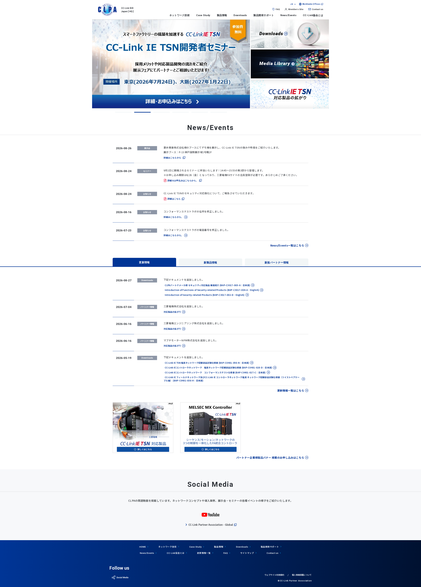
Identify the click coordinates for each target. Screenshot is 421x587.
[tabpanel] (171, 64)
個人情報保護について (302, 574)
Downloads (240, 15)
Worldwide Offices (311, 4)
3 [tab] (161, 112)
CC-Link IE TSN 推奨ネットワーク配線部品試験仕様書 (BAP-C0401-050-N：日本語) (206, 362)
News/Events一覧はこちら (287, 245)
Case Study (203, 15)
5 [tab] (199, 112)
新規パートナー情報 (277, 262)
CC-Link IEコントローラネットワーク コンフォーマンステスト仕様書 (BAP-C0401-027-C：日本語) (215, 372)
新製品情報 (210, 262)
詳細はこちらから (172, 157)
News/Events (288, 15)
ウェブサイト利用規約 (274, 574)
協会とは (176, 552)
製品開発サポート (263, 15)
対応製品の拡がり (172, 311)
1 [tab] (123, 112)
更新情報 (144, 262)
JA (291, 4)
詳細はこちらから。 (173, 217)
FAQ (278, 9)
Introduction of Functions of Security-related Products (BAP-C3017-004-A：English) (211, 290)
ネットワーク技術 (179, 15)
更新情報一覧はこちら (290, 390)
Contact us (317, 9)
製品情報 (222, 15)
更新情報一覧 (204, 552)
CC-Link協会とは (313, 15)
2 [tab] (142, 112)
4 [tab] (180, 112)
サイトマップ (247, 552)
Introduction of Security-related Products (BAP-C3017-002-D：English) (204, 294)
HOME (142, 547)
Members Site (295, 9)
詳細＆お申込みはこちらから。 (183, 180)
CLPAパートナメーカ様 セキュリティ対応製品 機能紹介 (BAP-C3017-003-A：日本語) (207, 285)
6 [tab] (218, 112)
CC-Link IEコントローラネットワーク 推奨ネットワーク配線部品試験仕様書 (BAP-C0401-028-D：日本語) (218, 367)
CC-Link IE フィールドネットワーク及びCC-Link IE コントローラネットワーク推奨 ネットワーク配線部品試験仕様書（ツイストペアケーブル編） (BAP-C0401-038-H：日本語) (232, 379)
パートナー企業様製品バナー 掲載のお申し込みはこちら (270, 457)
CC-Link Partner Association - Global (210, 525)
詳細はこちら (174, 199)
